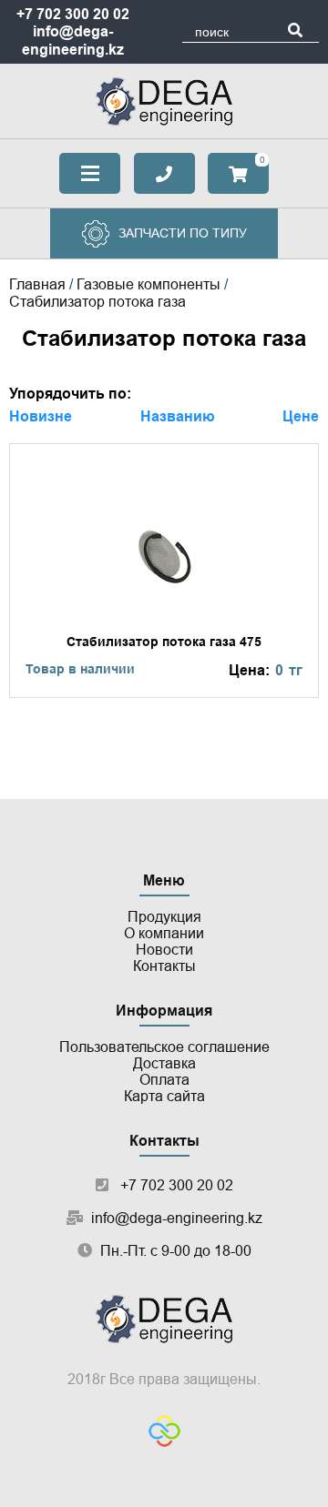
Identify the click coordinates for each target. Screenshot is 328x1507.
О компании (164, 933)
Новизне (40, 416)
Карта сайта (164, 1096)
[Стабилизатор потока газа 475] (164, 570)
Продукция (164, 917)
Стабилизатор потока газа (97, 301)
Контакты (164, 966)
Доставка (164, 1063)
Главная (37, 284)
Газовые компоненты (148, 284)
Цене (300, 416)
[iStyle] (164, 1433)
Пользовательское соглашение (164, 1047)
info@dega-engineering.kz (176, 1218)
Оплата (164, 1079)
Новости (164, 949)
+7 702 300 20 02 (72, 14)
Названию (177, 416)
